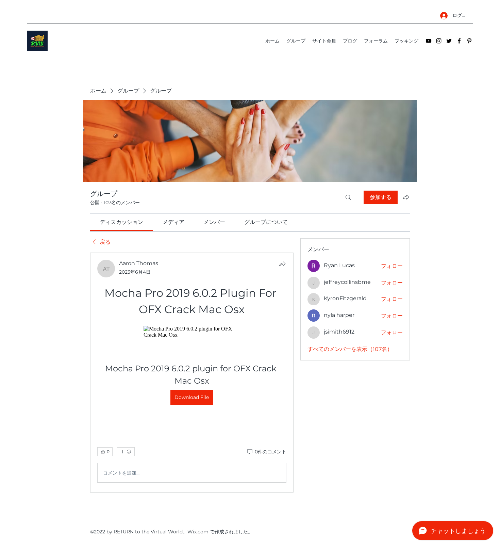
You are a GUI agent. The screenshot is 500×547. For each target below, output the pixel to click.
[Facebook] (459, 40)
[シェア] (282, 264)
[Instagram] (438, 40)
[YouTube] (428, 40)
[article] (192, 373)
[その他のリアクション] (126, 451)
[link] (121, 222)
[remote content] (192, 332)
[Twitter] (449, 40)
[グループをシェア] (406, 197)
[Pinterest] (469, 40)
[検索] (348, 197)
